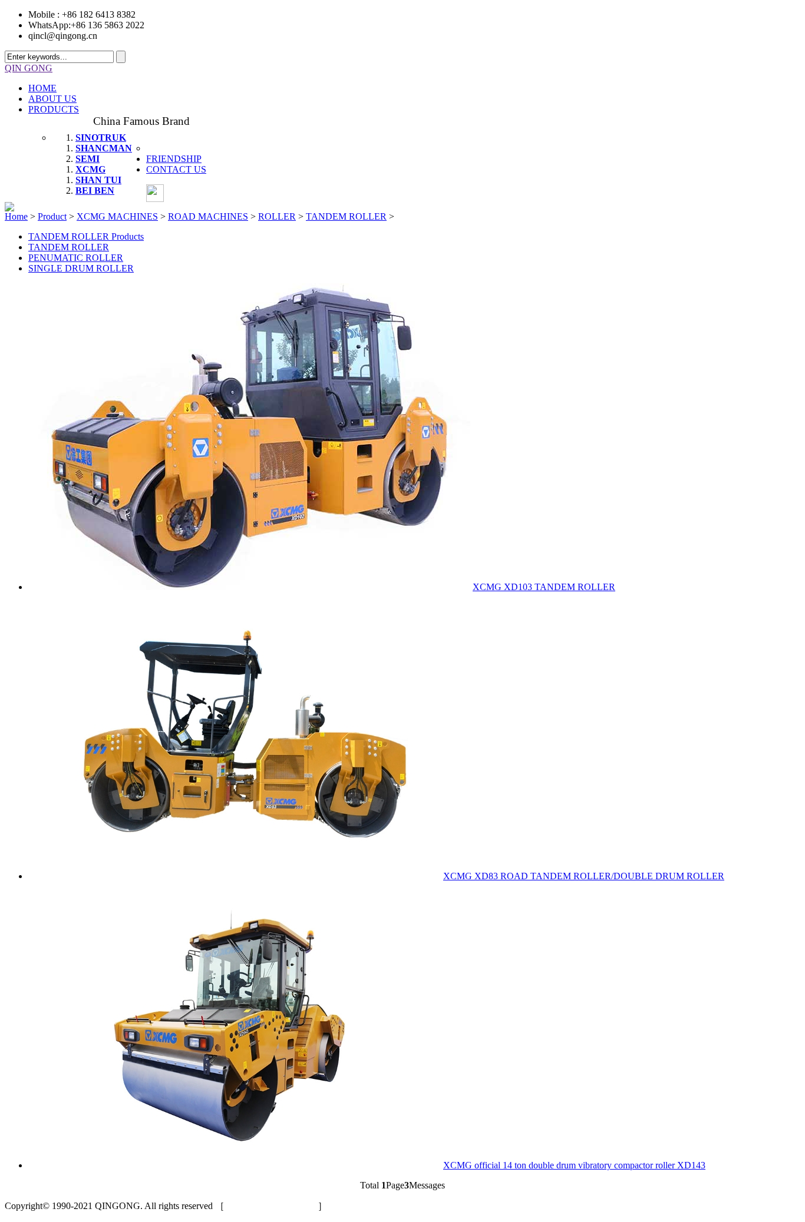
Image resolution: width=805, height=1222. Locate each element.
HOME (42, 88)
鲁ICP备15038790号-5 (271, 1206)
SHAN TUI (98, 180)
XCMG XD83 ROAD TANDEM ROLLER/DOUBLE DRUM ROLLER (583, 876)
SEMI (87, 159)
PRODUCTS (53, 109)
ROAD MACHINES (208, 216)
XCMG (90, 169)
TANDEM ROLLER (346, 216)
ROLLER (277, 216)
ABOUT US (52, 99)
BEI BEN (94, 191)
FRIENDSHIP (174, 159)
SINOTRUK (100, 138)
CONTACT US (176, 169)
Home (16, 216)
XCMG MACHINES (117, 216)
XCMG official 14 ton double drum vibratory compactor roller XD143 (574, 1165)
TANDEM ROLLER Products (86, 236)
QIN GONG (28, 68)
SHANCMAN (103, 148)
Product (52, 216)
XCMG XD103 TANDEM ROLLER (544, 587)
